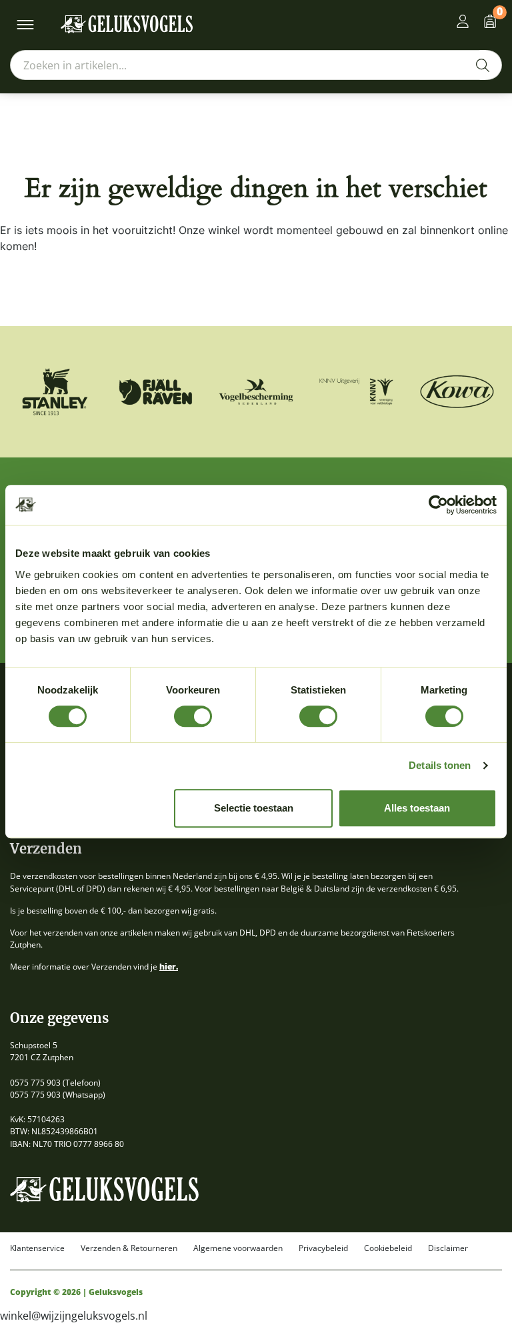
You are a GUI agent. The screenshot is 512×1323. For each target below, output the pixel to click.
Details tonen (440, 765)
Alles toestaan (417, 808)
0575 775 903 (35, 1082)
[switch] (193, 716)
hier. (168, 966)
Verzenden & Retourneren (129, 1248)
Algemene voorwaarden (238, 1248)
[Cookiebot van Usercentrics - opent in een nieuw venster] (438, 505)
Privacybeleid (323, 1248)
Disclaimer (448, 1248)
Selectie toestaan (253, 808)
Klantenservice (37, 1248)
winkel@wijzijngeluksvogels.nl (73, 1315)
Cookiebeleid (388, 1248)
